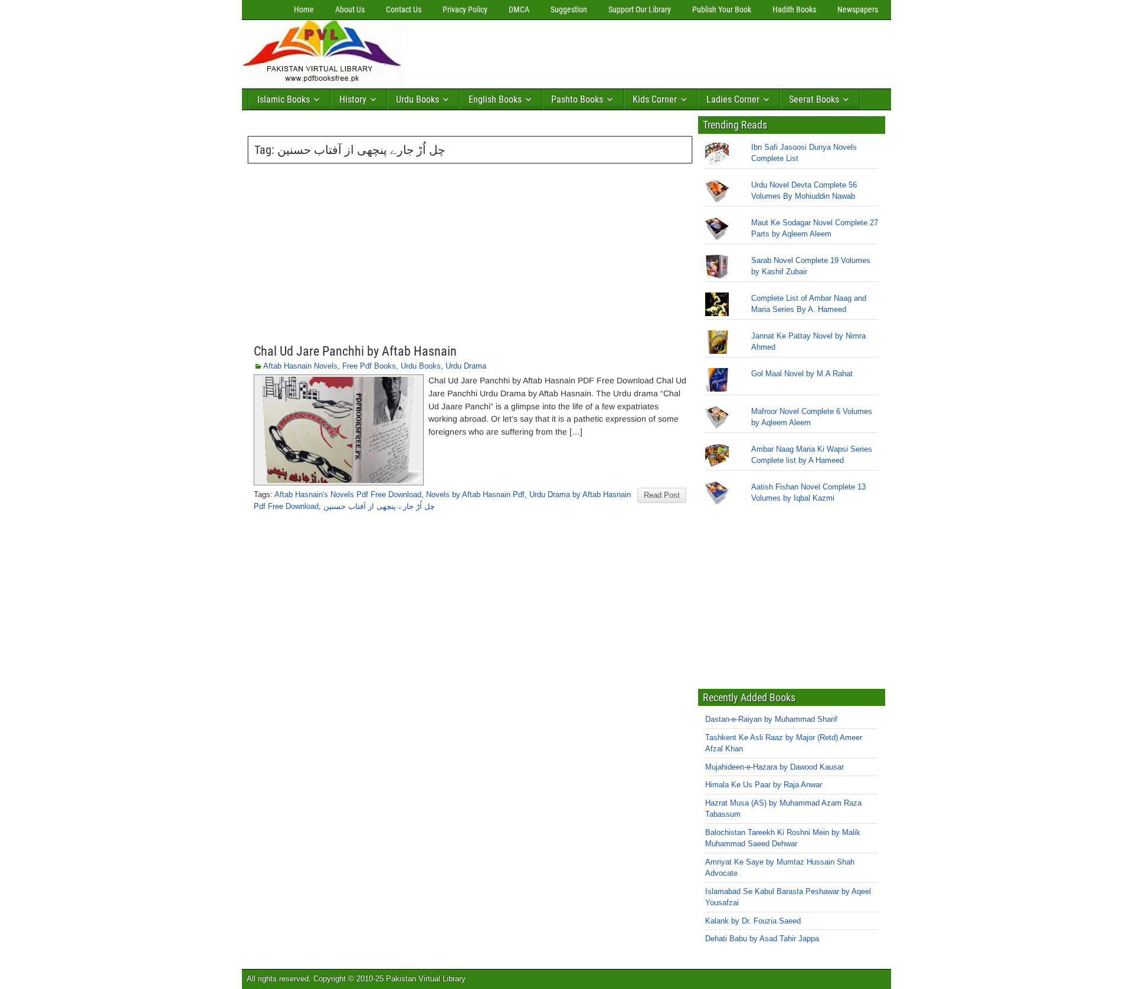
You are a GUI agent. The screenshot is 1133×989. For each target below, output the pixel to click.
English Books (495, 99)
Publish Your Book (721, 9)
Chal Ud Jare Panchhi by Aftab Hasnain (355, 351)
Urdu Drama (466, 366)
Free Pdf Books (369, 366)
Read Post (662, 495)
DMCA (519, 9)
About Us (350, 9)
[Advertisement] (622, 51)
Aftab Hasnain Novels (300, 366)
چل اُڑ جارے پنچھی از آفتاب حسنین (379, 506)
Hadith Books (794, 9)
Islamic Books (283, 99)
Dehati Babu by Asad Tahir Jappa (762, 938)
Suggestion (569, 9)
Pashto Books (577, 99)
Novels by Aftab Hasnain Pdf (475, 494)
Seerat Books (814, 99)
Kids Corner (655, 99)
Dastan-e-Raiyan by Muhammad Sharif (771, 719)
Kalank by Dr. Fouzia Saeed (753, 920)
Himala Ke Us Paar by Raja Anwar (763, 784)
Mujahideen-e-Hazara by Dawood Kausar (774, 767)
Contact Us (403, 9)
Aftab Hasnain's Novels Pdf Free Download (347, 494)
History (352, 99)
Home (304, 9)
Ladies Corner (732, 99)
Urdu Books (417, 99)
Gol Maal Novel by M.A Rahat (802, 373)
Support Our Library (639, 9)
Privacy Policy (465, 9)
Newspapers (857, 9)
